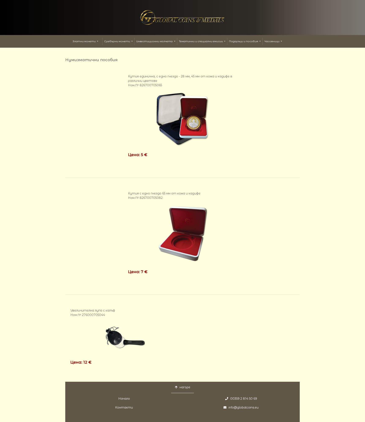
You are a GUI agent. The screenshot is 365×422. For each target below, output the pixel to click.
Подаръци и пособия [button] (244, 41)
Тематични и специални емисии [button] (201, 41)
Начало (124, 398)
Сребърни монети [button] (117, 41)
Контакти (124, 407)
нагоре (185, 387)
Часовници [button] (272, 41)
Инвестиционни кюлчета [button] (154, 41)
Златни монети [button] (84, 41)
